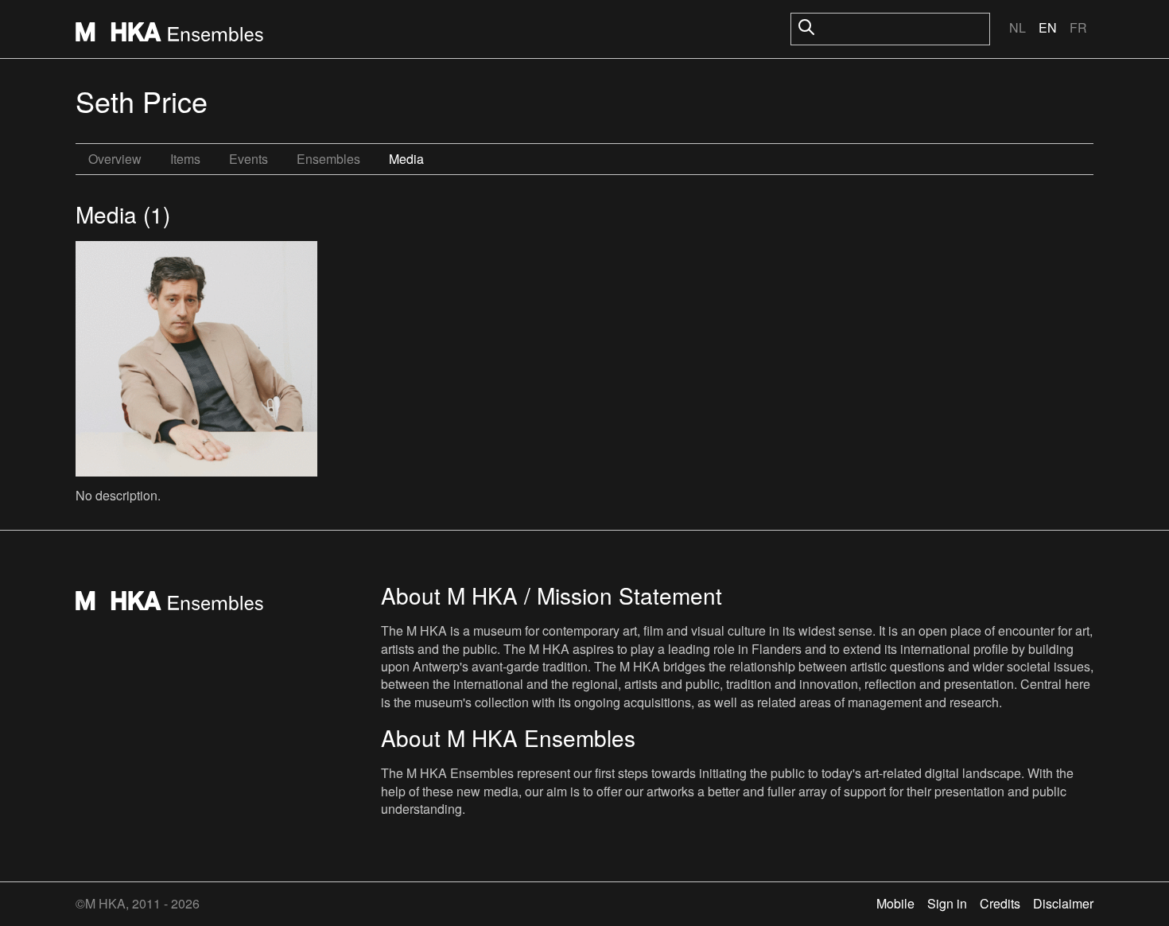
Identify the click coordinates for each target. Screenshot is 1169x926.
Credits (1000, 903)
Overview (115, 159)
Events (248, 159)
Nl (1017, 27)
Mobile (895, 903)
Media (406, 159)
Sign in (947, 903)
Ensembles (328, 159)
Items (185, 159)
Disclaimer (1063, 903)
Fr (1078, 27)
